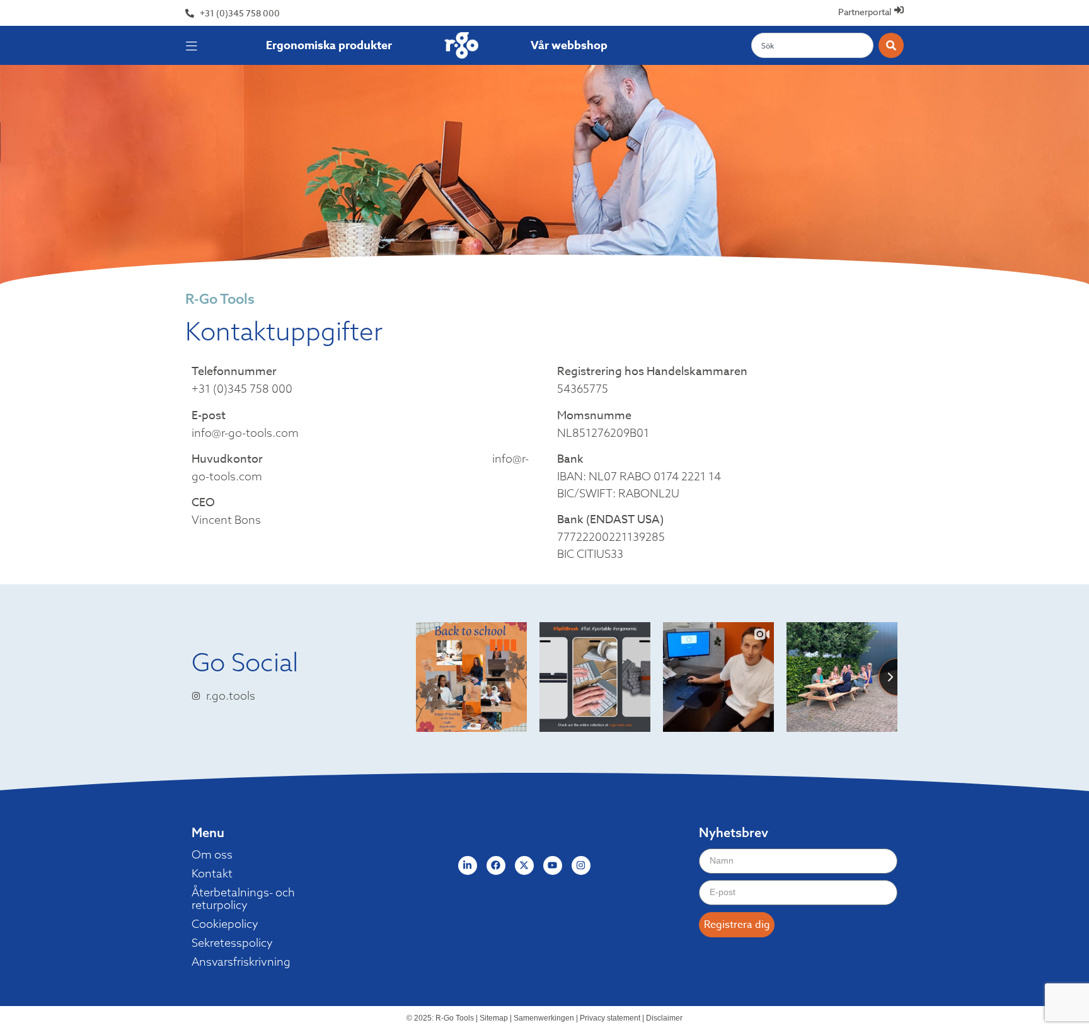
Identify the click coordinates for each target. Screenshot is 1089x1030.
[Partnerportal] (899, 9)
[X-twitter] (524, 865)
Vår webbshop (569, 45)
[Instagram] (581, 865)
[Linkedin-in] (467, 865)
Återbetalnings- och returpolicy (243, 898)
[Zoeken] (891, 45)
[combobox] (812, 45)
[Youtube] (552, 865)
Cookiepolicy (225, 924)
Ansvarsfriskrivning (241, 962)
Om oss (212, 854)
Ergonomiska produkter (329, 45)
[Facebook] (496, 865)
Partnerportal (864, 12)
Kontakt (212, 873)
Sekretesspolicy (232, 943)
